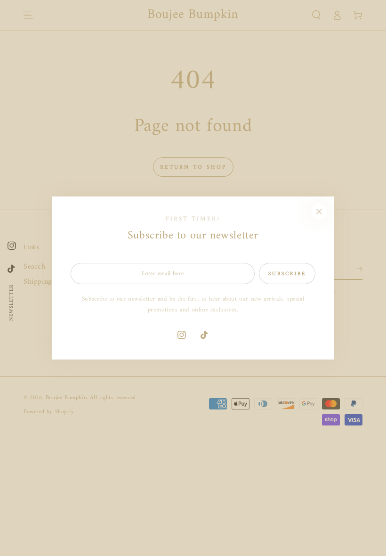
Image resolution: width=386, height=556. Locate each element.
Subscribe (287, 274)
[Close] (319, 211)
